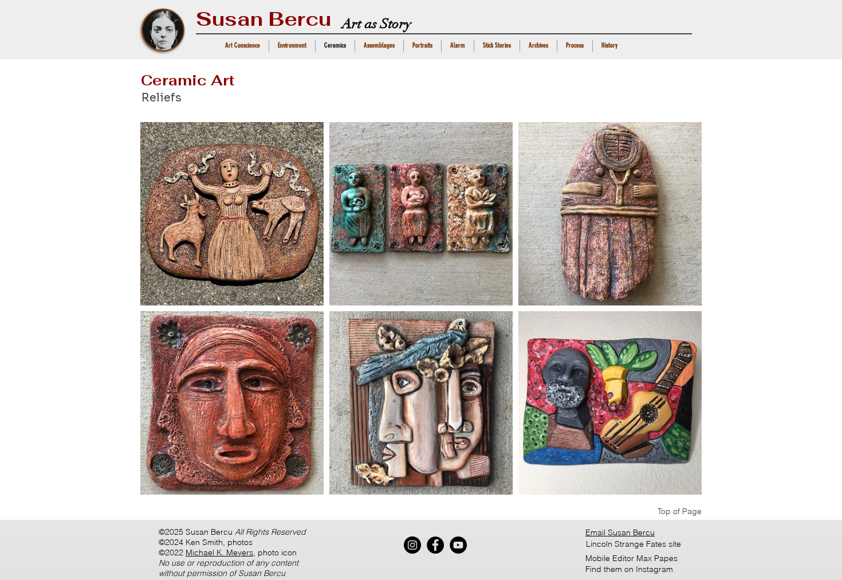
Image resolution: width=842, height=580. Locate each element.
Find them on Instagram (629, 569)
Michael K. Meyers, (220, 552)
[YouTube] (458, 545)
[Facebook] (435, 545)
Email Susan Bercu (620, 532)
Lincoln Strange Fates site (633, 544)
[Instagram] (412, 545)
